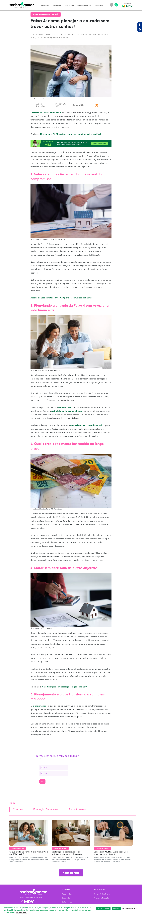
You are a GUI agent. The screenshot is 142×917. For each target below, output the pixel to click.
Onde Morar (99, 5)
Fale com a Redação (101, 898)
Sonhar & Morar (21, 3)
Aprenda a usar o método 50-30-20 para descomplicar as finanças (62, 298)
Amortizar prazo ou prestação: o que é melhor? (64, 687)
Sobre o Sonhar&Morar (102, 894)
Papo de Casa (44, 5)
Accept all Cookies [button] (103, 908)
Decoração (57, 5)
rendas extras (64, 408)
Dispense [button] (116, 908)
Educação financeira (45, 809)
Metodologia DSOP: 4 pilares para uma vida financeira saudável (70, 134)
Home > (36, 14)
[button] (130, 908)
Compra (18, 809)
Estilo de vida (69, 5)
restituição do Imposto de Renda (66, 411)
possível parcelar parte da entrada (86, 425)
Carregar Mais (71, 873)
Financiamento (77, 809)
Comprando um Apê (84, 5)
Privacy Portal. (21, 913)
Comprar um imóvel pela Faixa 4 (46, 113)
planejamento (39, 706)
